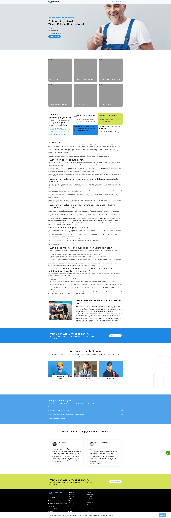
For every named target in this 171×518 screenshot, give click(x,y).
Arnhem (70, 507)
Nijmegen (90, 498)
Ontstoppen (53, 79)
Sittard (89, 511)
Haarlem (70, 500)
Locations (86, 2)
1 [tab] (84, 469)
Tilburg (89, 492)
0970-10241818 (116, 2)
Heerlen (89, 500)
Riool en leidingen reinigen (58, 104)
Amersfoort (90, 494)
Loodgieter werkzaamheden (84, 79)
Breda (70, 511)
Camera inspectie (106, 104)
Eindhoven (71, 502)
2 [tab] (86, 469)
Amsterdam (71, 492)
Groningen (71, 505)
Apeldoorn (90, 502)
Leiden (70, 509)
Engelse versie (103, 123)
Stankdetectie (79, 104)
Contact (101, 2)
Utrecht (70, 498)
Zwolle (89, 507)
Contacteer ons (115, 336)
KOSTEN (78, 2)
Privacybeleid (52, 509)
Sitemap (51, 511)
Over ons (94, 2)
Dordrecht (90, 496)
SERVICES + (71, 2)
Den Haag (71, 496)
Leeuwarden (90, 509)
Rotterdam (71, 494)
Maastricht (90, 505)
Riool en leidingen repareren (110, 79)
